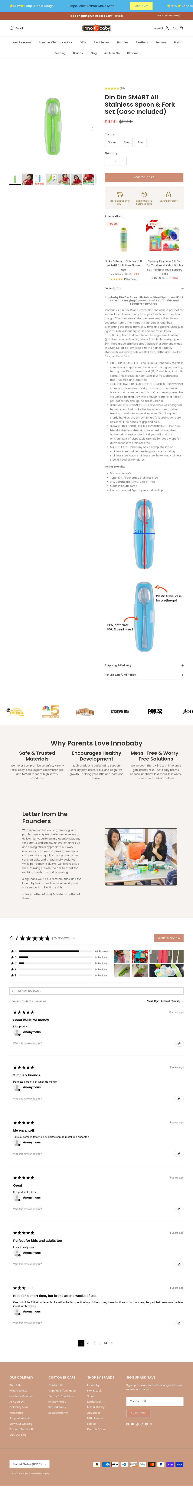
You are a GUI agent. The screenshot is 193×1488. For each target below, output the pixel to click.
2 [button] (88, 1343)
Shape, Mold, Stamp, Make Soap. (91, 6)
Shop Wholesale (19, 1418)
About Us (15, 1385)
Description (113, 288)
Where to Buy (18, 1390)
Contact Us (55, 1385)
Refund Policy (57, 1407)
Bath (177, 42)
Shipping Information (62, 1390)
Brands (78, 53)
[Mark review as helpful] (179, 1044)
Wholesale (16, 1413)
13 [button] (105, 1343)
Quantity (111, 153)
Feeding (60, 53)
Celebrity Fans (18, 1407)
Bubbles (122, 42)
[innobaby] (96, 28)
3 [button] (94, 1343)
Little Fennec (95, 1418)
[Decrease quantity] (108, 161)
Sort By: (153, 1001)
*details (118, 16)
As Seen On (112, 53)
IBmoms (132, 53)
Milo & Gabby (96, 1407)
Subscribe (138, 1412)
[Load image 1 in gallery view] (52, 126)
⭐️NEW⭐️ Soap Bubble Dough (31, 6)
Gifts (83, 42)
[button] (74, 938)
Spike (90, 1396)
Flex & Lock (94, 1390)
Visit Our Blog (18, 1435)
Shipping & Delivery (118, 665)
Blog (93, 53)
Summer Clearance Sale (55, 42)
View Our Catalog (20, 1424)
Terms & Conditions (61, 1396)
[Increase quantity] (123, 161)
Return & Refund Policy (120, 675)
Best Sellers (102, 42)
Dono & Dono (96, 1429)
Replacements (58, 1413)
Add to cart (144, 177)
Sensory (161, 42)
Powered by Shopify (39, 1473)
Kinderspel (94, 1402)
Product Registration (22, 1429)
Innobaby (93, 1385)
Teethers (142, 42)
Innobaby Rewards (21, 1396)
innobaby (23, 1473)
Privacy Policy (57, 1402)
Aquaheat (93, 1413)
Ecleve (91, 1424)
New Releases (21, 42)
